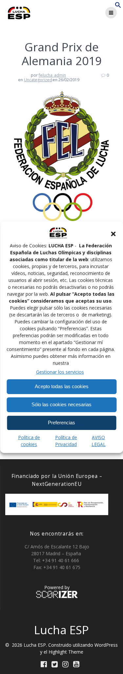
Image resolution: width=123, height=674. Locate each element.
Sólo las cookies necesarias (61, 404)
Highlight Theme (66, 652)
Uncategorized (38, 80)
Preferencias (61, 422)
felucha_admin (52, 75)
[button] (113, 234)
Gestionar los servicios (60, 372)
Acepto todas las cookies (62, 386)
